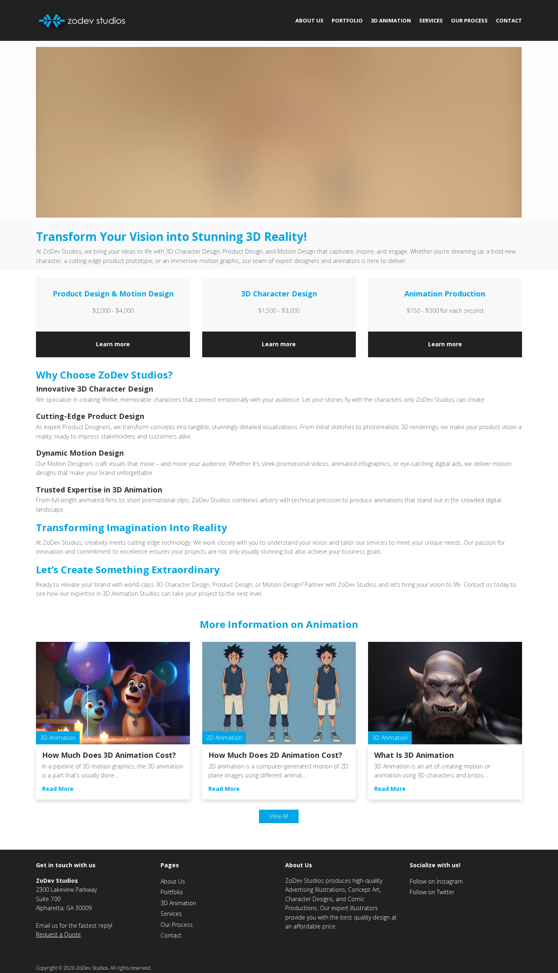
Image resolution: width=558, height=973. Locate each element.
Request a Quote (58, 934)
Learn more (113, 344)
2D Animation (224, 737)
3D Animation (391, 20)
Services (431, 20)
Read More (58, 789)
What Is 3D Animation (414, 755)
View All (278, 816)
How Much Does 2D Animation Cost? (275, 755)
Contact (509, 20)
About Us (309, 20)
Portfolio (347, 20)
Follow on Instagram (436, 881)
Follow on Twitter (432, 892)
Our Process (469, 20)
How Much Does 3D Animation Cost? (109, 755)
